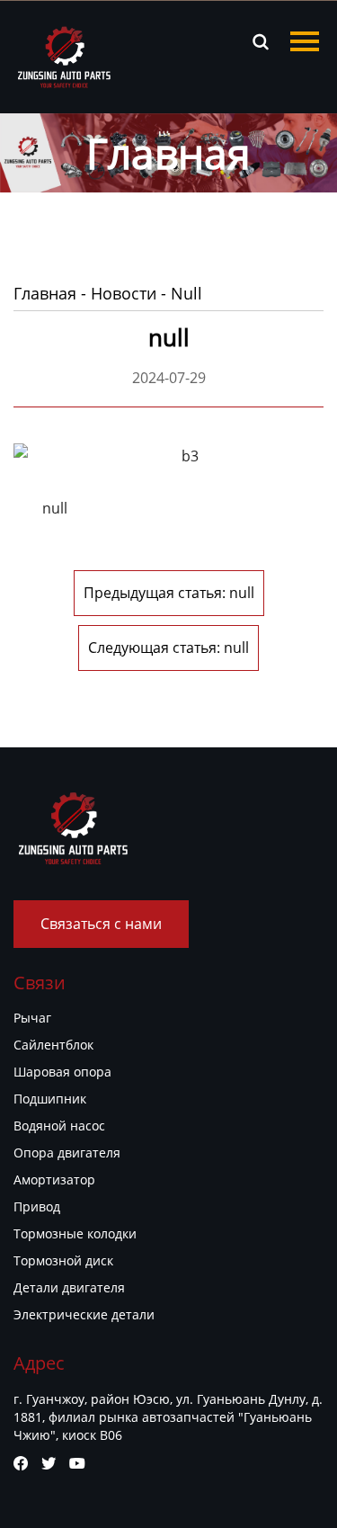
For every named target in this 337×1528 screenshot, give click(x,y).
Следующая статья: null (168, 647)
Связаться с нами (101, 924)
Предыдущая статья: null (169, 593)
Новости (123, 293)
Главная (44, 293)
